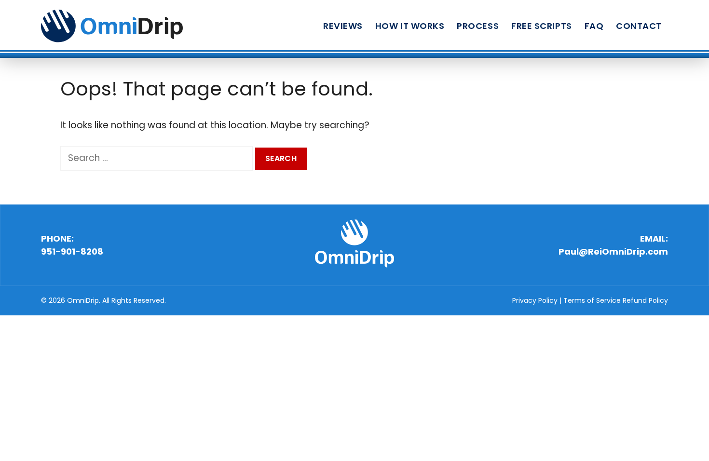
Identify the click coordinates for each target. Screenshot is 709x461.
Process (478, 26)
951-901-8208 (72, 251)
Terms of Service (592, 300)
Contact (639, 26)
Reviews (343, 26)
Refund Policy (645, 300)
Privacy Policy (535, 300)
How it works (409, 26)
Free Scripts (541, 26)
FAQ (594, 26)
